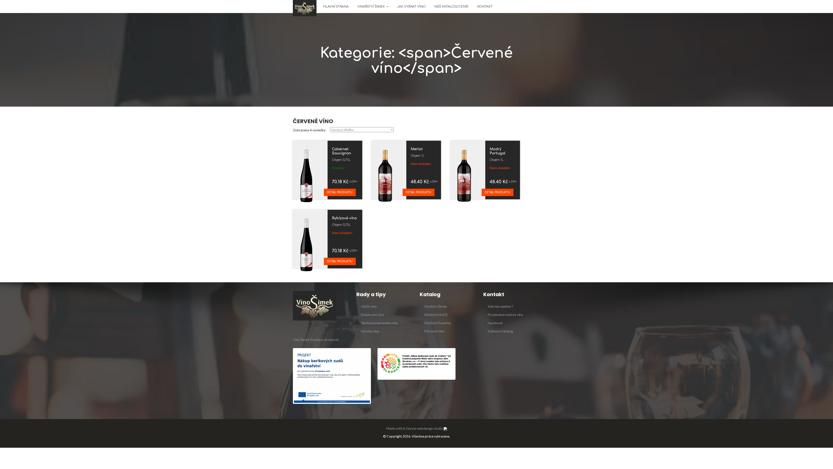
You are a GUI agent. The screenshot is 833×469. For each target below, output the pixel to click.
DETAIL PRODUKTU (340, 192)
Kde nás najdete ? (500, 306)
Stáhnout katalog (500, 331)
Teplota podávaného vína (379, 323)
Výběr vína (369, 306)
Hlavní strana (336, 6)
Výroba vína (370, 331)
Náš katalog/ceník (451, 6)
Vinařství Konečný (437, 323)
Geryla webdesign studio (425, 428)
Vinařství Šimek (371, 6)
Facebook (495, 323)
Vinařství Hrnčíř (435, 314)
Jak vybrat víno (411, 6)
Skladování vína (372, 314)
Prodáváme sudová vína (505, 314)
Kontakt (485, 6)
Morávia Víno (434, 331)
